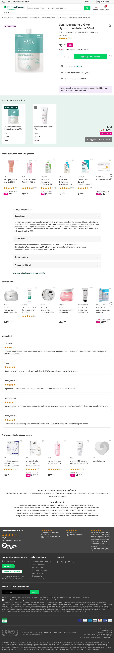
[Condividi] (109, 25)
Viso (31, 18)
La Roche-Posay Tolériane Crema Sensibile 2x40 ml (75, 505)
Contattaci (8, 566)
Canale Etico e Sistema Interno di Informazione (96, 638)
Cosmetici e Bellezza (21, 18)
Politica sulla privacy (105, 629)
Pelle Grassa (82, 493)
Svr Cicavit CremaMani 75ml (43, 128)
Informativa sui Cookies (104, 636)
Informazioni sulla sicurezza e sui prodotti (29, 273)
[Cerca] (87, 8)
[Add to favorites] (110, 57)
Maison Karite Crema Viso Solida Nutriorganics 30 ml (78, 513)
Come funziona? (38, 564)
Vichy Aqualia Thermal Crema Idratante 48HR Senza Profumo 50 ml (36, 508)
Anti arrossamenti (12, 493)
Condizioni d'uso (106, 631)
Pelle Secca (102, 493)
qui (8, 577)
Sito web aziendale (39, 579)
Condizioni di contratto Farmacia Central (98, 634)
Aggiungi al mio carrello (90, 57)
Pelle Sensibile (52, 496)
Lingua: (103, 2)
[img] (28, 51)
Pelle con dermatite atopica (55, 493)
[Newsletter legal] (3, 600)
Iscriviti (34, 592)
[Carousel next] (111, 176)
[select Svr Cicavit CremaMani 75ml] (36, 107)
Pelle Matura (92, 493)
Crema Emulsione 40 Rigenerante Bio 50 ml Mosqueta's (80, 508)
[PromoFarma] (14, 8)
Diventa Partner (38, 573)
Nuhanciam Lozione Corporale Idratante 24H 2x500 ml (37, 505)
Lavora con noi (37, 567)
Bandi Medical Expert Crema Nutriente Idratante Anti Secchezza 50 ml (74, 516)
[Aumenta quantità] (68, 56)
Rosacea (63, 496)
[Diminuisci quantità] (61, 56)
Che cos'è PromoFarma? (41, 561)
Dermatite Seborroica (36, 493)
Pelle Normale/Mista (48, 18)
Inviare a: (88, 2)
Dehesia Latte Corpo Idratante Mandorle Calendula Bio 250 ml (73, 510)
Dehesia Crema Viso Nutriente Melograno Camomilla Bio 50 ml (37, 513)
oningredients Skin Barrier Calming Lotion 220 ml (32, 516)
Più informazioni (79, 90)
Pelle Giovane (71, 493)
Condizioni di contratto (104, 632)
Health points (37, 576)
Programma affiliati (39, 570)
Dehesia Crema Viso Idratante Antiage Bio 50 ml (33, 510)
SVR (60, 36)
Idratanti (37, 18)
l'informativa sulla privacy (19, 600)
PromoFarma (8, 18)
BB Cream (23, 493)
